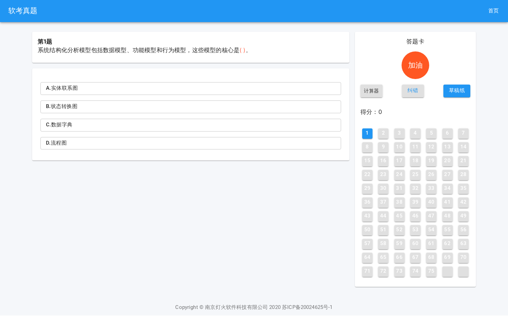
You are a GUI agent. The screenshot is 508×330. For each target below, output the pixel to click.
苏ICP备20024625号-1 (307, 307)
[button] (413, 91)
